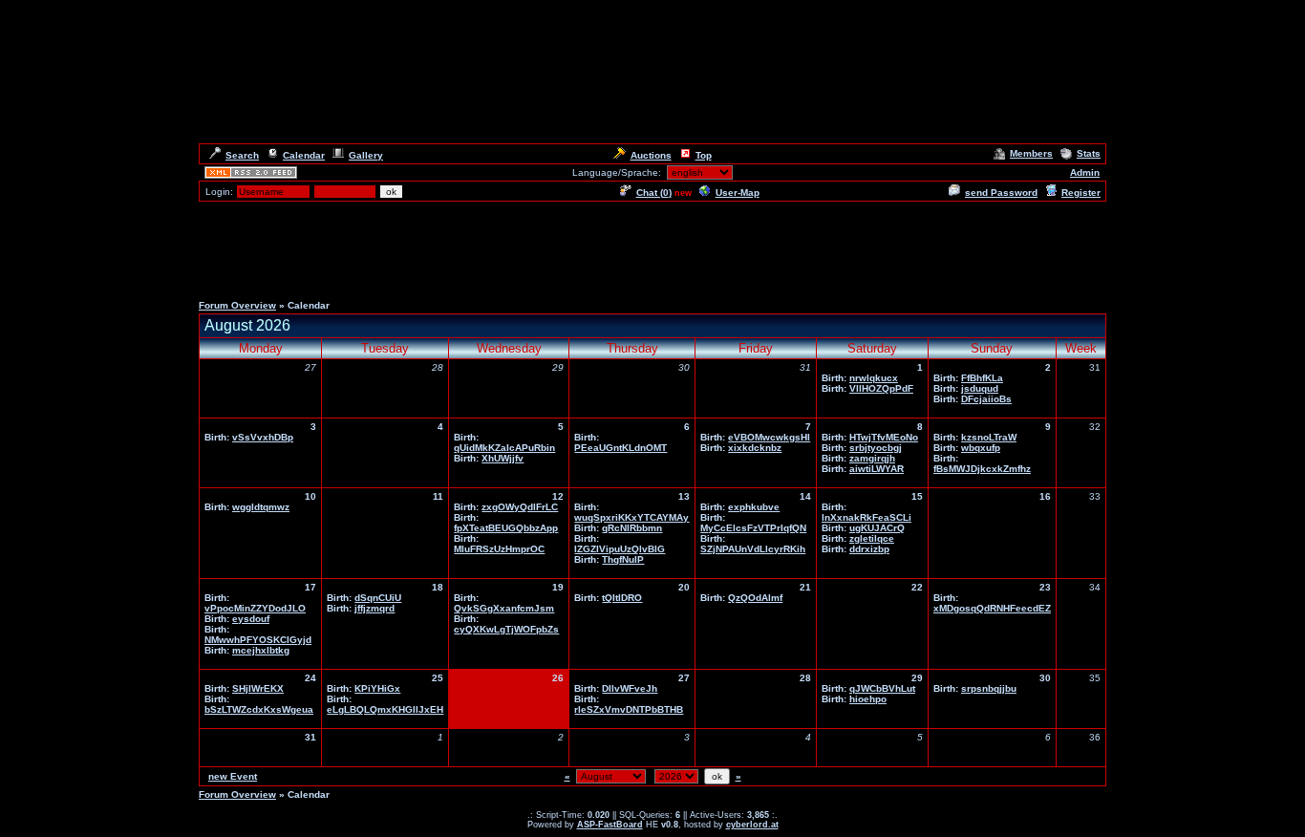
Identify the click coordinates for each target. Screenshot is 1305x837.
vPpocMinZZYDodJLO (255, 608)
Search (242, 155)
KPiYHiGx (377, 688)
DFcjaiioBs (986, 399)
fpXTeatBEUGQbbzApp (506, 528)
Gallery (366, 155)
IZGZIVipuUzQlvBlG (619, 549)
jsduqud (979, 388)
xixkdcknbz (754, 447)
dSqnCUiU (377, 597)
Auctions (651, 155)
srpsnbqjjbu (988, 688)
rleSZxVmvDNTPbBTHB (628, 709)
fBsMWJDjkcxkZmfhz (982, 468)
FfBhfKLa (982, 378)
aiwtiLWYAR (876, 468)
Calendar (304, 155)
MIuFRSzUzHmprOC (499, 549)
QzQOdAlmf (755, 597)
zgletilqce (871, 538)
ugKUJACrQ (877, 528)
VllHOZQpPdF (881, 388)
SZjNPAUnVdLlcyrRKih (752, 549)
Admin (1085, 172)
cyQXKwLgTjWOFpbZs (506, 629)
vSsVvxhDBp (262, 437)
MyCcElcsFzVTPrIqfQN (753, 528)
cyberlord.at (752, 824)
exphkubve (754, 507)
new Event (232, 776)
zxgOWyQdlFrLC (519, 507)
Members (1031, 153)
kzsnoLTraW (988, 437)
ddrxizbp (869, 549)
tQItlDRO (622, 597)
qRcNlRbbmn (632, 528)
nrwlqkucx (873, 378)
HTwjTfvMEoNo (883, 437)
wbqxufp (980, 447)
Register (1081, 192)
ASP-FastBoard (610, 824)
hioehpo (868, 699)
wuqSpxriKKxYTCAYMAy (631, 517)
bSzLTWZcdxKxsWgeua (258, 709)
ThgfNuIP (623, 559)
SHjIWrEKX (258, 688)
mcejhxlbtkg (260, 650)
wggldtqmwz (260, 507)
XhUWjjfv (502, 458)
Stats (1089, 153)
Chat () (654, 192)
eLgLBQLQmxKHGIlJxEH (385, 709)
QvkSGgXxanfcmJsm (504, 608)
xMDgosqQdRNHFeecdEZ (992, 608)
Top (703, 155)
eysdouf (250, 618)
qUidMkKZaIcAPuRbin (504, 447)
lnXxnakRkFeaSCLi (866, 517)
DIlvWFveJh (629, 688)
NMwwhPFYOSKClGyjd (257, 639)
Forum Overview (237, 305)
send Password (1001, 192)
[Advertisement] (652, 247)
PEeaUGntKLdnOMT (620, 447)
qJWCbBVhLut (882, 688)
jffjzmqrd (374, 608)
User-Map (737, 192)
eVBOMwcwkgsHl (769, 437)
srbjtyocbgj (875, 447)
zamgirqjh (872, 458)
